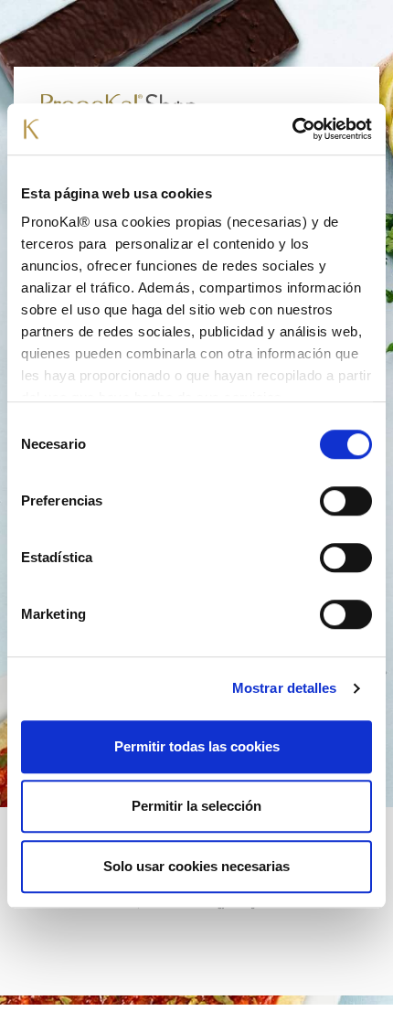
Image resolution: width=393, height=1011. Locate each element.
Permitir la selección (196, 806)
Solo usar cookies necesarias (196, 866)
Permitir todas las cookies (197, 746)
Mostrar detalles (284, 688)
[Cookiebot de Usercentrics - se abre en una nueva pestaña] (292, 129)
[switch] (346, 501)
